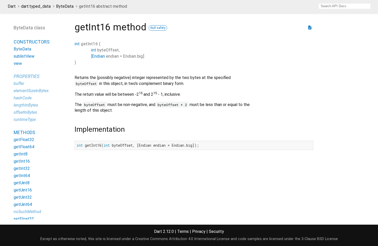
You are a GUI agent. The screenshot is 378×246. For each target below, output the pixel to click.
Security (216, 231)
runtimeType (25, 119)
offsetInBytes (25, 112)
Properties (26, 76)
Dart (12, 6)
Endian (98, 56)
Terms (183, 231)
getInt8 (21, 154)
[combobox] (344, 6)
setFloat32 (24, 218)
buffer (19, 83)
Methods (24, 132)
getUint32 (23, 197)
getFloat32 (24, 139)
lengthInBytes (26, 105)
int (77, 43)
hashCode (23, 97)
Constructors (32, 42)
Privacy (198, 231)
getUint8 (22, 182)
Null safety (157, 28)
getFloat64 (24, 146)
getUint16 (23, 190)
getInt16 (22, 161)
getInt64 (22, 175)
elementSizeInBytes (31, 90)
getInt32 (22, 168)
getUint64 (23, 204)
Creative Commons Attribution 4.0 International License (182, 239)
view (18, 63)
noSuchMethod (27, 211)
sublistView (24, 56)
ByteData (65, 6)
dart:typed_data (36, 6)
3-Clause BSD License (319, 239)
